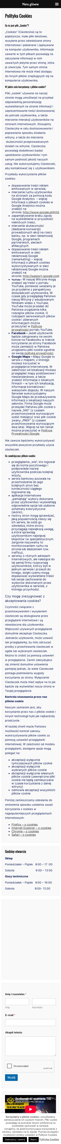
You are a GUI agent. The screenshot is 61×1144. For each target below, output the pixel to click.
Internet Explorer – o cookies (31, 828)
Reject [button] (33, 1139)
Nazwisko (37, 1007)
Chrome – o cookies (25, 831)
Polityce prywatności (27, 328)
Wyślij (11, 1077)
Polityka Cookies (49, 1139)
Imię (7, 1007)
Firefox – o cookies (25, 824)
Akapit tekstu (13, 1032)
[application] (30, 1109)
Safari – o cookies (24, 834)
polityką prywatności (38, 353)
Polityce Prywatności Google (32, 432)
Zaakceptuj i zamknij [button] (15, 1139)
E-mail (10, 1015)
